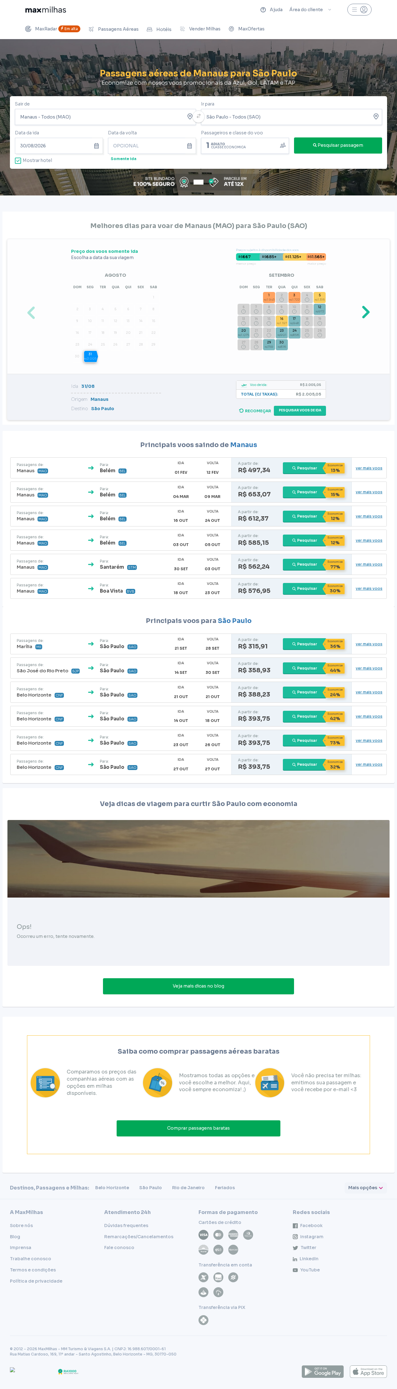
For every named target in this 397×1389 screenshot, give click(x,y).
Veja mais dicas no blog (198, 986)
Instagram (311, 1236)
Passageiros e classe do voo (232, 133)
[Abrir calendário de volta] (190, 146)
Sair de (22, 104)
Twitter (308, 1247)
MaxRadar (56, 29)
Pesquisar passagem (340, 145)
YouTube (310, 1270)
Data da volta (122, 133)
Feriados (225, 1187)
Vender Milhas (205, 29)
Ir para (207, 104)
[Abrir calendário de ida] (97, 146)
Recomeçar (258, 411)
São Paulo (235, 621)
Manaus (243, 445)
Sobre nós (21, 1225)
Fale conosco (119, 1247)
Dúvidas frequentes (126, 1225)
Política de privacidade (36, 1281)
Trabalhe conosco (30, 1258)
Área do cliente (306, 9)
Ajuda (276, 9)
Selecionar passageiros (245, 145)
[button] (365, 312)
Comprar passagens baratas (198, 1128)
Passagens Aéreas (118, 29)
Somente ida (123, 158)
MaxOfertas (251, 29)
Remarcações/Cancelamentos (138, 1236)
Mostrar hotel (37, 160)
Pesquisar (307, 468)
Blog (15, 1236)
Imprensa (20, 1247)
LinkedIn (309, 1258)
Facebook (311, 1225)
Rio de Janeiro (188, 1187)
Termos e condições (33, 1270)
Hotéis (164, 29)
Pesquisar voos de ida (300, 410)
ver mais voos (369, 468)
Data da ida (27, 133)
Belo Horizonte (112, 1187)
